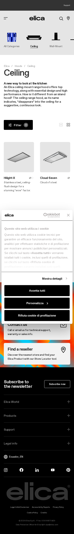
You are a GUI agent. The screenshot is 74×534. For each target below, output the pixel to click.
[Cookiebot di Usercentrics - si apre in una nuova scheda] (45, 215)
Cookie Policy (32, 512)
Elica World (11, 402)
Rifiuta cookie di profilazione (37, 315)
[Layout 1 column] (61, 125)
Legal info (10, 443)
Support (9, 429)
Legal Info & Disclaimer (19, 507)
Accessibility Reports (41, 507)
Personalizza (34, 303)
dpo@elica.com (52, 524)
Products (10, 415)
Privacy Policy (58, 507)
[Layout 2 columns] (68, 125)
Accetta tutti (37, 290)
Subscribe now (57, 384)
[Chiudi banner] (68, 215)
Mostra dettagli (52, 278)
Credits (44, 512)
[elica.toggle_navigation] (6, 18)
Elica (6, 66)
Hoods (18, 66)
